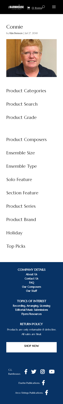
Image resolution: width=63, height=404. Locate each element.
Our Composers (31, 286)
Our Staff (31, 290)
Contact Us (31, 278)
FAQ (31, 282)
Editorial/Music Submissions (31, 309)
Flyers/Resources (31, 314)
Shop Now (31, 346)
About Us (31, 274)
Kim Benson (16, 33)
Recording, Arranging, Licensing (31, 305)
